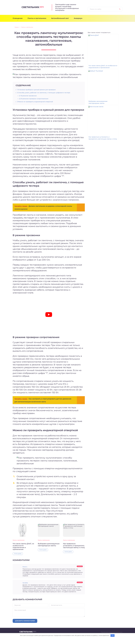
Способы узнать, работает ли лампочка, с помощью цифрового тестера (43, 93)
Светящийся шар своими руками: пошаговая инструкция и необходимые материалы (67, 7)
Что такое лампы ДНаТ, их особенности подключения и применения (23, 546)
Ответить (80, 566)
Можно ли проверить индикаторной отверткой (35, 102)
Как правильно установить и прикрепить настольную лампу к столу (74, 545)
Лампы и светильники (18, 540)
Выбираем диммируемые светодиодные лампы (48, 544)
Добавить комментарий (25, 621)
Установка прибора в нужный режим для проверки (36, 90)
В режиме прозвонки (28, 96)
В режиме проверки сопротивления (33, 99)
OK (113, 635)
